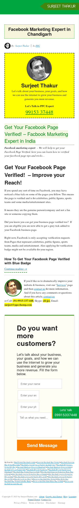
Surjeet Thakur (39, 9)
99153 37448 (39, 111)
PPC (38, 45)
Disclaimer (51, 502)
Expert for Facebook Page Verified (48, 462)
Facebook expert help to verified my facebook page (38, 465)
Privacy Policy (20, 502)
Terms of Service (36, 502)
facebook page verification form (15, 469)
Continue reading (15, 269)
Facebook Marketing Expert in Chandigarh (31, 467)
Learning (72, 496)
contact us (39, 289)
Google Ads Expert (54, 496)
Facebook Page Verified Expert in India (27, 472)
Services (61, 285)
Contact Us (46, 499)
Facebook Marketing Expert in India (59, 467)
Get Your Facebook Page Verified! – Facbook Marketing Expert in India (36, 133)
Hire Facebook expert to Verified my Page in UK (31, 476)
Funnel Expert (34, 499)
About (41, 496)
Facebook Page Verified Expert (37, 469)
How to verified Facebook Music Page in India (48, 481)
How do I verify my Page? (22, 479)
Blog (65, 496)
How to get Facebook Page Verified (44, 479)
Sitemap (61, 502)
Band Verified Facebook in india (24, 462)
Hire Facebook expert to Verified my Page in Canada (29, 474)
